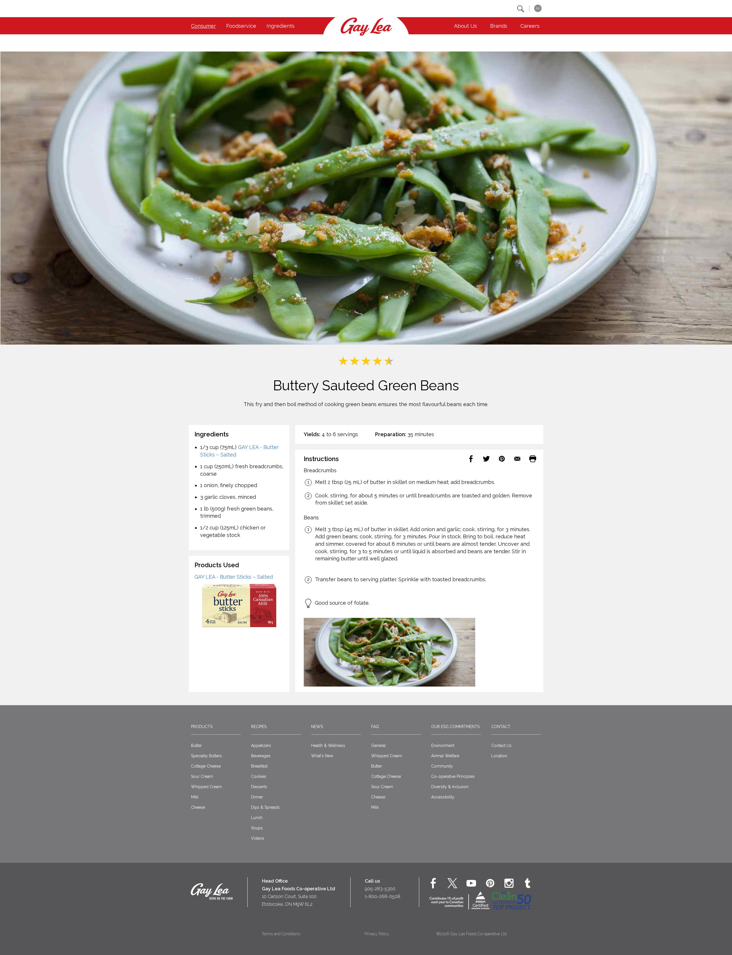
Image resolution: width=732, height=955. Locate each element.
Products (201, 726)
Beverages (260, 756)
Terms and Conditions (281, 934)
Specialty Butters (206, 756)
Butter (196, 745)
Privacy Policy (377, 934)
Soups (257, 828)
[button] (520, 9)
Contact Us (501, 745)
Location (499, 756)
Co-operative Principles (453, 776)
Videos (257, 838)
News (317, 726)
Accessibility (442, 797)
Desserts (259, 786)
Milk (194, 797)
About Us (465, 26)
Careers (530, 26)
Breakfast (259, 766)
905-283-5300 (380, 888)
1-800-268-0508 (382, 896)
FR (537, 8)
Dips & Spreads (265, 807)
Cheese (198, 807)
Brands (498, 26)
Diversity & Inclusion (450, 786)
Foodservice (241, 26)
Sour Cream (202, 776)
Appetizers (261, 745)
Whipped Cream (206, 786)
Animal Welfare (445, 756)
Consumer (203, 26)
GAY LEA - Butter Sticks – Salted (233, 577)
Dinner (257, 797)
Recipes (258, 726)
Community (442, 766)
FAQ (375, 726)
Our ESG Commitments (455, 726)
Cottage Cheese (206, 766)
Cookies (258, 776)
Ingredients (280, 26)
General (378, 745)
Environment (442, 745)
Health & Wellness (328, 745)
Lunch (256, 817)
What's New (322, 756)
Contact (500, 726)
